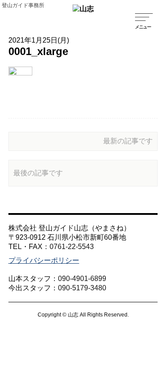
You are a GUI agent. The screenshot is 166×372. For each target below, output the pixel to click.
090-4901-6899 (82, 278)
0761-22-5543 (72, 246)
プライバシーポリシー (43, 260)
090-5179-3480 (82, 288)
